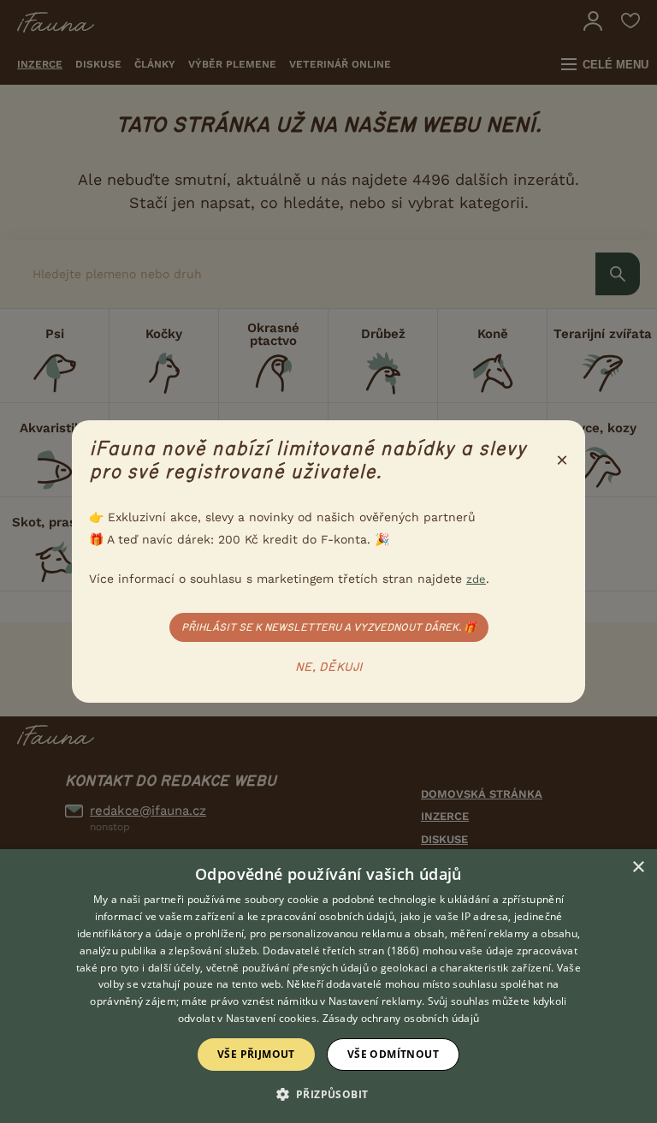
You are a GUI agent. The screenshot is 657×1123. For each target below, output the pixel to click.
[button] (329, 1093)
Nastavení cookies (271, 1018)
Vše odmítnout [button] (393, 1054)
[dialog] (328, 986)
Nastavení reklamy (375, 1001)
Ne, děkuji (329, 668)
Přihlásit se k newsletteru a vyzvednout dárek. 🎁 (328, 627)
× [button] (637, 867)
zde (476, 579)
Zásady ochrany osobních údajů (401, 1018)
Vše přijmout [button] (256, 1054)
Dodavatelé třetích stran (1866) (341, 950)
